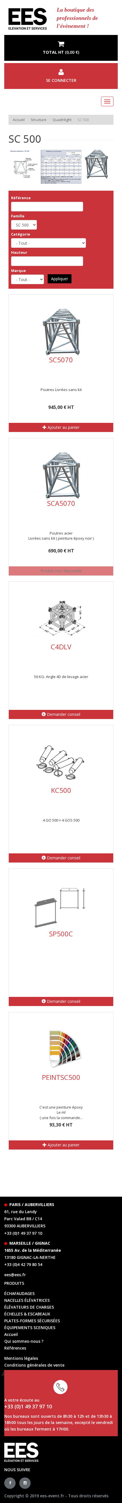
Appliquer (59, 278)
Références (15, 1348)
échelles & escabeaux (27, 1314)
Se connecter (61, 80)
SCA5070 (61, 503)
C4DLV (61, 646)
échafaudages (19, 1293)
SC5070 (61, 359)
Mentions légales (21, 1358)
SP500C (61, 933)
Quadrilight (61, 119)
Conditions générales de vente (34, 1365)
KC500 (61, 790)
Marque (18, 270)
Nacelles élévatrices (27, 1300)
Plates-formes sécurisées (32, 1320)
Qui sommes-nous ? (23, 1341)
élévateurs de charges (29, 1307)
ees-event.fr (52, 1495)
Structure (39, 119)
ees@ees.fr (15, 1274)
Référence (21, 197)
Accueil (19, 119)
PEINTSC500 (61, 1077)
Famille (17, 216)
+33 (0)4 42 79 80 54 (23, 1264)
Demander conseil (63, 714)
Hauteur (19, 252)
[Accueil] (27, 19)
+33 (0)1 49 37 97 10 (23, 1233)
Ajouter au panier (63, 427)
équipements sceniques (29, 1327)
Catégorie (20, 234)
